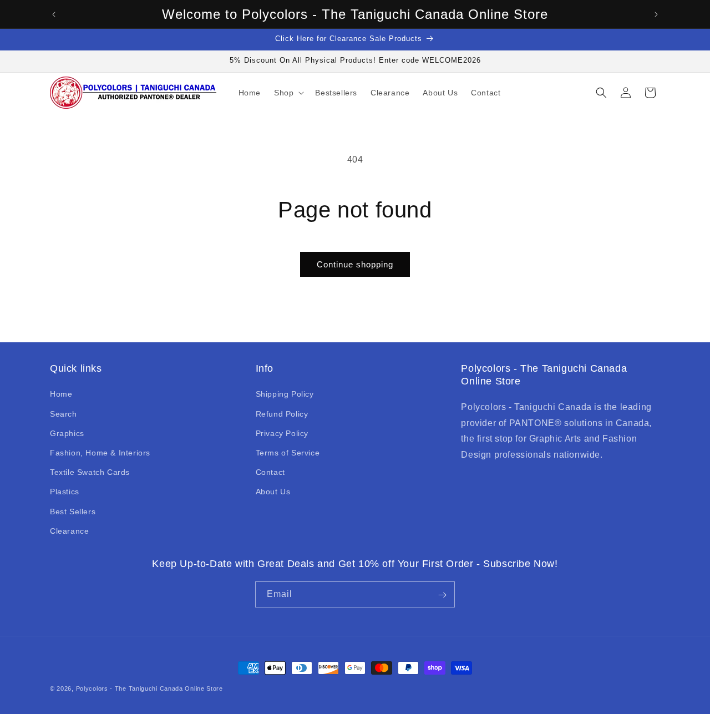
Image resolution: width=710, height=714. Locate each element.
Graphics (67, 433)
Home (61, 394)
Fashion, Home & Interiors (100, 452)
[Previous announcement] (54, 14)
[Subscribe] (442, 595)
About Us (273, 492)
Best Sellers (72, 511)
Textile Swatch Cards (90, 472)
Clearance (69, 530)
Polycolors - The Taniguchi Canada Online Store (149, 688)
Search (63, 413)
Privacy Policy (282, 433)
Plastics (64, 492)
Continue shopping (355, 264)
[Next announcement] (656, 14)
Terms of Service (288, 452)
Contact (270, 472)
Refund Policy (282, 413)
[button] (287, 92)
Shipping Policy (285, 394)
